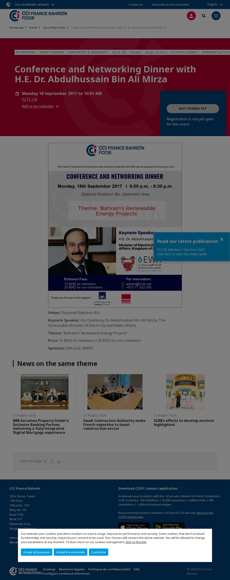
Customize (98, 552)
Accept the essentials (70, 552)
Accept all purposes (36, 552)
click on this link (136, 542)
